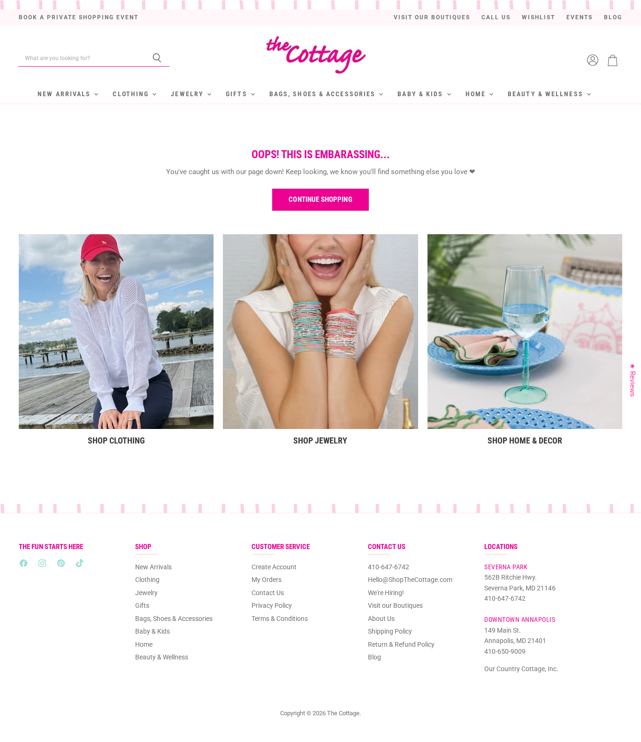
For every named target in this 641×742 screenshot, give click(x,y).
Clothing (132, 94)
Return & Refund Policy (401, 644)
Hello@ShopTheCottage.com (410, 579)
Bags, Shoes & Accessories (323, 94)
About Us (381, 618)
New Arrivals (65, 94)
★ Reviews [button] (632, 380)
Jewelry (188, 94)
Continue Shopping (320, 199)
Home (476, 94)
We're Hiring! (386, 593)
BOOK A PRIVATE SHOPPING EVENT (78, 18)
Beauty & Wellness (547, 94)
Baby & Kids (421, 94)
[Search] (157, 58)
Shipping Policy (390, 631)
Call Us (496, 18)
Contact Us (268, 593)
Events (579, 18)
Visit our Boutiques (432, 18)
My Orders (267, 579)
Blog (613, 18)
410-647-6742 (388, 567)
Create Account (274, 567)
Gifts (238, 94)
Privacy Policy (272, 605)
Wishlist (538, 18)
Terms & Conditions (280, 618)
